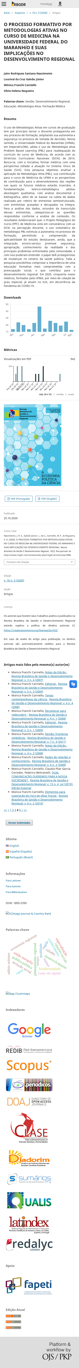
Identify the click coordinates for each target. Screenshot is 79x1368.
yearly (71, 394)
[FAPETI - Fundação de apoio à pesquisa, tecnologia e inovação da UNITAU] (29, 1293)
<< (5, 810)
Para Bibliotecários (16, 892)
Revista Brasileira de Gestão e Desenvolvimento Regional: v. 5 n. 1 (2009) (39, 726)
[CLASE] (29, 1142)
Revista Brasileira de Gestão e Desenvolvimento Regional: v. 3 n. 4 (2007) (42, 678)
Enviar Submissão (19, 822)
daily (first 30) (45, 394)
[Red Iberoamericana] (29, 1054)
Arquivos (20, 12)
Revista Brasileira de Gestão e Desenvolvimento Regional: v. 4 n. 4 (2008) (42, 703)
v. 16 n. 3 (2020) (38, 12)
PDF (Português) (20, 498)
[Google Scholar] (29, 1038)
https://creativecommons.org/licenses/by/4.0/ (31, 630)
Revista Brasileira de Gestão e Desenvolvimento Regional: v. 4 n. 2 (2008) (41, 763)
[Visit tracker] (18, 993)
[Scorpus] (29, 1073)
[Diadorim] (29, 1166)
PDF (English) (49, 498)
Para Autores (13, 886)
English (14, 846)
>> (25, 810)
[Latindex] (29, 1233)
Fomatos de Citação (18, 562)
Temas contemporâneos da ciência (32, 697)
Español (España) (20, 851)
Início (7, 12)
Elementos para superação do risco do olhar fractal (38, 794)
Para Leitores (13, 880)
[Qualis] (29, 1210)
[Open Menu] (4, 4)
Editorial (51, 684)
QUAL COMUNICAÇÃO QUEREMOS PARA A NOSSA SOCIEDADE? (39, 776)
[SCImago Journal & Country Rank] (28, 913)
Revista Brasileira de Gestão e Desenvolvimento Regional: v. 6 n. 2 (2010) (40, 799)
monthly (60, 394)
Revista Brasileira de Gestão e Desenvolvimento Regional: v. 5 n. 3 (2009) (39, 687)
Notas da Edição (56, 672)
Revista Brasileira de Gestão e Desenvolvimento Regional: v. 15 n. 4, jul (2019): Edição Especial (42, 784)
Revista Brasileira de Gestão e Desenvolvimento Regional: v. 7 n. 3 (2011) (39, 740)
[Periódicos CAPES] (29, 1090)
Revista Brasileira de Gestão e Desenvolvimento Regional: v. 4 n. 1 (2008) (39, 716)
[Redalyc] (29, 1249)
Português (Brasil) (21, 857)
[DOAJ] (29, 1107)
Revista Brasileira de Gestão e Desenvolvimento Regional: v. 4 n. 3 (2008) (42, 751)
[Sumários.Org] (29, 1185)
